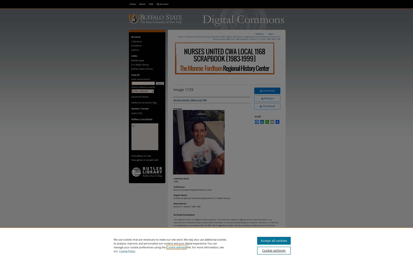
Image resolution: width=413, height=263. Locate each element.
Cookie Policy (127, 251)
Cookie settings (176, 247)
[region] (206, 245)
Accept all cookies (274, 240)
